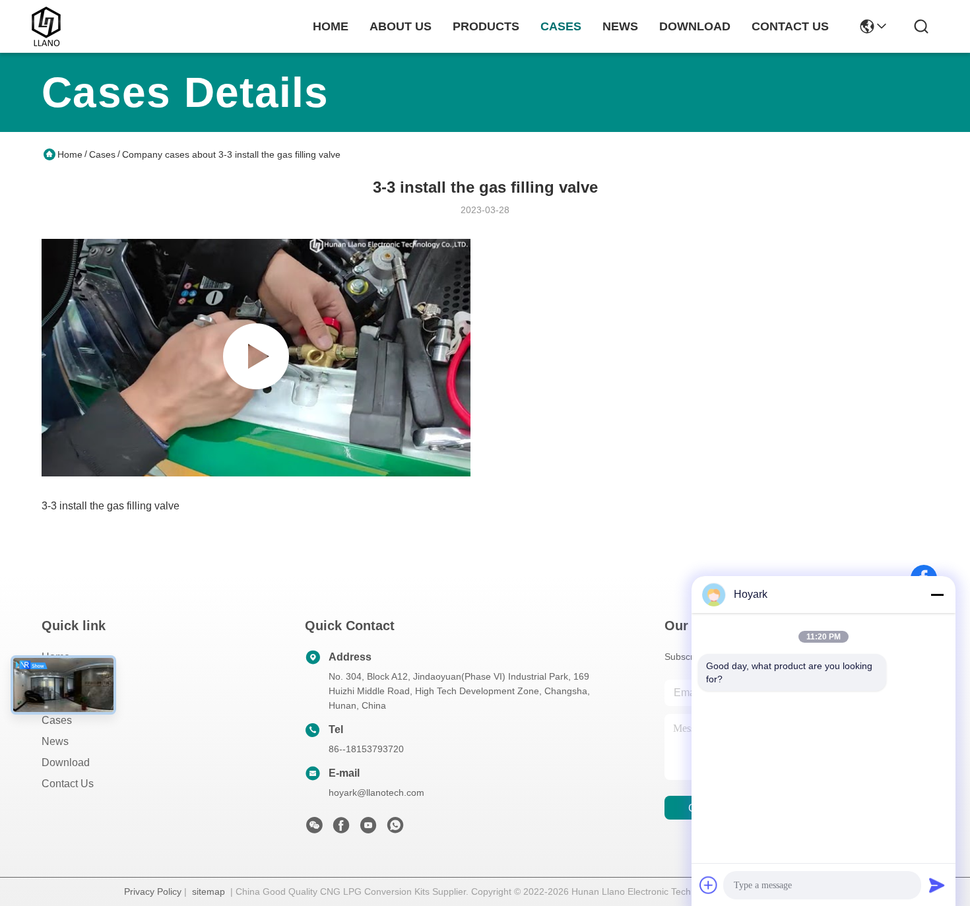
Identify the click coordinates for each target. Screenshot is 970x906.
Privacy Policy (152, 891)
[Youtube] (368, 829)
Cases (102, 154)
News (55, 741)
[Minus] (937, 594)
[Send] (937, 884)
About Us (63, 678)
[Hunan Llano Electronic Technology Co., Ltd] (46, 26)
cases (560, 26)
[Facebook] (341, 829)
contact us (790, 26)
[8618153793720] (395, 829)
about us (401, 26)
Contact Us (68, 783)
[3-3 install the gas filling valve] (256, 357)
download (694, 26)
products (486, 26)
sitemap (208, 891)
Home (330, 26)
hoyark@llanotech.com (376, 792)
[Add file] (708, 884)
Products (62, 699)
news (620, 26)
